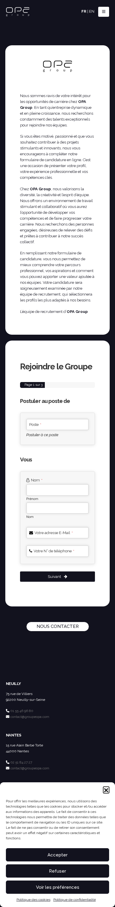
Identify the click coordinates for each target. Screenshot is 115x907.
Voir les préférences (57, 887)
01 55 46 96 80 (21, 711)
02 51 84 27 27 (21, 762)
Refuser (57, 871)
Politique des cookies (33, 900)
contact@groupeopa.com (29, 717)
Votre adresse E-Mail (53, 533)
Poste (35, 424)
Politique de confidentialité (74, 900)
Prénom (32, 499)
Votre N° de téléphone (54, 551)
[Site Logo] (17, 12)
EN (91, 11)
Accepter (57, 855)
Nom (36, 480)
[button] (106, 790)
